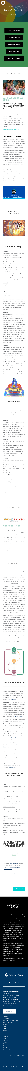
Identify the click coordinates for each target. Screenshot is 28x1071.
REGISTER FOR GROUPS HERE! (11, 129)
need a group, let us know (17, 873)
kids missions (14, 51)
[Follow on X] (15, 982)
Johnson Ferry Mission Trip (10, 737)
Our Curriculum (14, 37)
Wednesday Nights (15, 867)
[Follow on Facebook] (9, 982)
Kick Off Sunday (14, 863)
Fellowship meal (8, 869)
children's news (14, 30)
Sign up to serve (13, 767)
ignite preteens (14, 44)
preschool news (14, 58)
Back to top (19, 888)
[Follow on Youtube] (18, 982)
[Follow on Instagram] (12, 982)
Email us (9, 1011)
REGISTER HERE (12, 699)
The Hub (14, 855)
